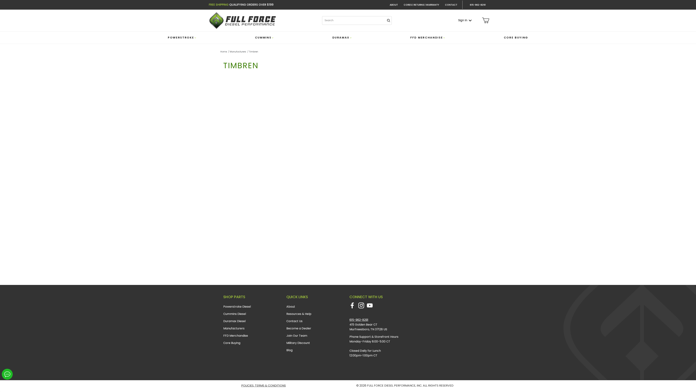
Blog (289, 350)
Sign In (462, 20)
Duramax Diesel (234, 321)
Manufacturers (234, 328)
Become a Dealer (298, 328)
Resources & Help (298, 314)
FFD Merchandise (235, 336)
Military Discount (298, 343)
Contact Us (294, 321)
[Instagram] (361, 305)
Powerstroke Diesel (237, 307)
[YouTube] (369, 305)
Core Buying (231, 343)
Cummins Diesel (234, 314)
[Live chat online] (7, 374)
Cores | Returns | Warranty (421, 5)
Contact (451, 5)
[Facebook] (352, 305)
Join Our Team (296, 336)
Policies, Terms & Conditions (263, 385)
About (394, 5)
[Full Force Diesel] (242, 20)
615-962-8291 (358, 320)
